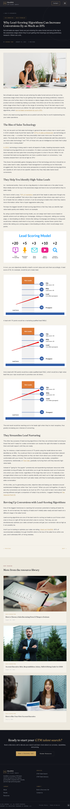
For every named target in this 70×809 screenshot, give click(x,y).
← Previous (7, 548)
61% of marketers (27, 195)
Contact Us (40, 792)
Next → (64, 548)
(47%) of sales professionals (43, 133)
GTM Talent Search (42, 773)
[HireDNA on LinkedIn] (68, 805)
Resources (6, 795)
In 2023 (6, 147)
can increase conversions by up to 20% (29, 110)
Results (5, 792)
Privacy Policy (43, 805)
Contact (55, 3)
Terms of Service (55, 805)
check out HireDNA (46, 529)
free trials (26, 461)
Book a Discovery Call (26, 753)
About (5, 789)
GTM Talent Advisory (42, 776)
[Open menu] (65, 3)
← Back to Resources (9, 13)
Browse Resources (46, 753)
